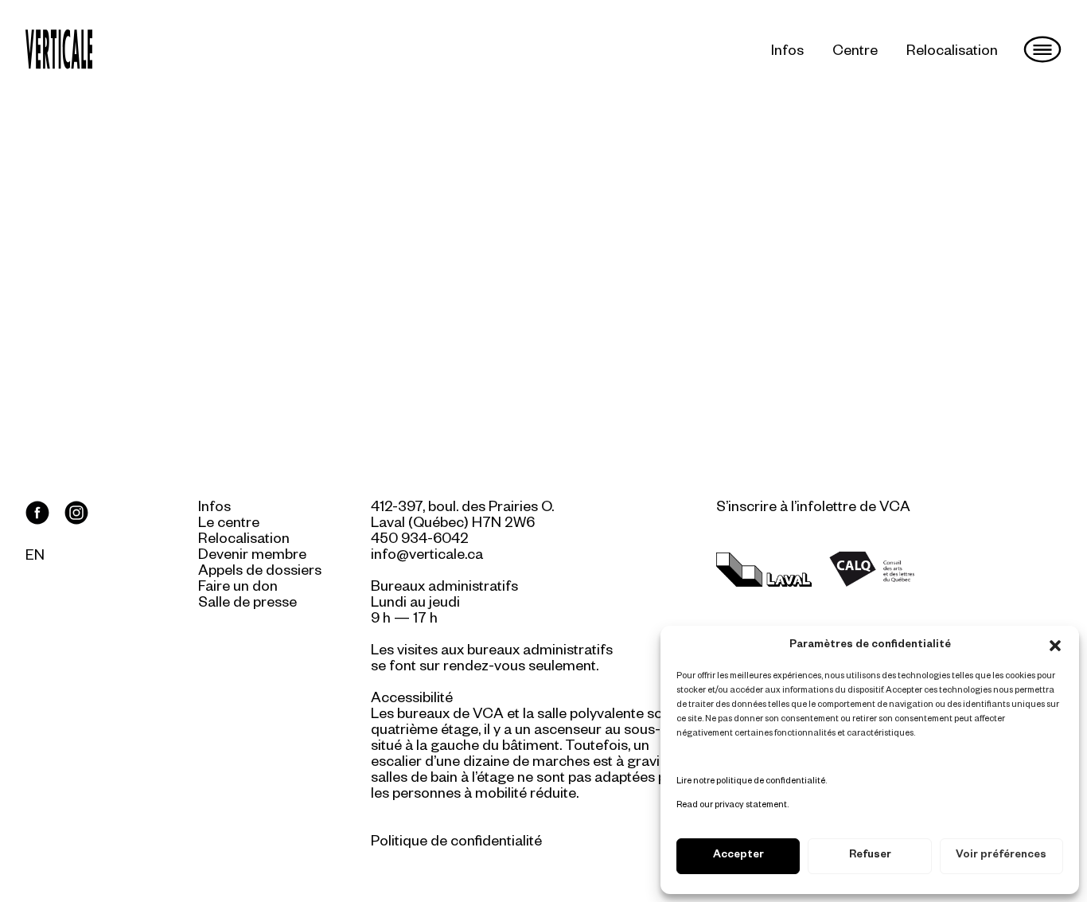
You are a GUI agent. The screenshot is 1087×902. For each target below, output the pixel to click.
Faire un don (238, 588)
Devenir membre (252, 556)
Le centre (228, 525)
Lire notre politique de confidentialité (750, 782)
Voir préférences (1001, 856)
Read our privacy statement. (732, 805)
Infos (787, 53)
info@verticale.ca (427, 556)
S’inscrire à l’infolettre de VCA (813, 509)
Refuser (870, 856)
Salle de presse (247, 604)
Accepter (738, 856)
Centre (855, 53)
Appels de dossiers (259, 572)
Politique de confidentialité (456, 843)
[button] (1055, 646)
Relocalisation (952, 53)
